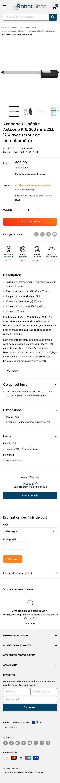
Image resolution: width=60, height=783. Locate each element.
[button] (58, 111)
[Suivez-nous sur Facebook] (5, 743)
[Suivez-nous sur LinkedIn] (42, 743)
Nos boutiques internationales (16, 722)
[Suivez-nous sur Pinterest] (23, 743)
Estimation (12, 559)
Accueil (4, 28)
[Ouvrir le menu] (4, 6)
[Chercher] (53, 17)
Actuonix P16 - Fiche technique (22, 449)
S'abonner (30, 707)
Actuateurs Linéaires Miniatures (41, 31)
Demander (37, 260)
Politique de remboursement (17, 573)
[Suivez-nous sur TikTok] (36, 743)
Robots (13, 28)
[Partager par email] (54, 234)
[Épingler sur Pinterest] (42, 234)
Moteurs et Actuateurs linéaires (14, 31)
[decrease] (18, 209)
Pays (5, 524)
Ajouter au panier (30, 222)
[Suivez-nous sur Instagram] (17, 743)
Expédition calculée (25, 174)
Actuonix (8, 148)
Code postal (9, 539)
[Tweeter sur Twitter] (48, 234)
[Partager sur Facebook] (36, 234)
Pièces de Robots (27, 28)
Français (10, 727)
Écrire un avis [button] (30, 495)
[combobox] (26, 17)
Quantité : (8, 209)
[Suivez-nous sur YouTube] (30, 743)
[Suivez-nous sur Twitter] (11, 743)
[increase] (38, 209)
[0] (54, 7)
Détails (8, 260)
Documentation (13, 460)
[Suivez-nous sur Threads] (48, 743)
